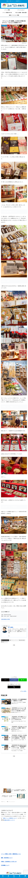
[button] (25, 442)
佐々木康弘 (10, 627)
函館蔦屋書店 (22, 640)
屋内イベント (4, 642)
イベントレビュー (5, 640)
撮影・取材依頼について (7, 857)
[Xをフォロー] (9, 636)
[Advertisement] (14, 660)
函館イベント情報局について (10, 818)
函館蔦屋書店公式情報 (5, 619)
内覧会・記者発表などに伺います (9, 861)
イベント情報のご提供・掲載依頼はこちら (11, 853)
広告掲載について (5, 865)
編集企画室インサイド (9, 820)
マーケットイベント (14, 640)
